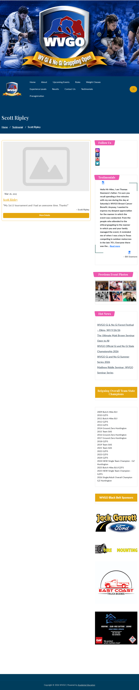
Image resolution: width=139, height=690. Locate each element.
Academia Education (86, 685)
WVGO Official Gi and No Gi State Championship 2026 (115, 349)
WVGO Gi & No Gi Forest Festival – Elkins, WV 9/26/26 (115, 328)
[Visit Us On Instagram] (116, 150)
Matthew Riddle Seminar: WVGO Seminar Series (115, 370)
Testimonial (17, 127)
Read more (115, 246)
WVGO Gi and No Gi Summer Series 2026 (113, 359)
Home (5, 127)
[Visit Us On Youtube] (116, 159)
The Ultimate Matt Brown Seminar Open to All (116, 338)
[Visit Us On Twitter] (116, 163)
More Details (44, 215)
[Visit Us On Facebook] (116, 155)
